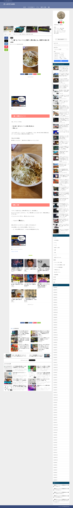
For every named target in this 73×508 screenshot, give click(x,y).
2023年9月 (55, 372)
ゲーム (38, 7)
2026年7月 (55, 289)
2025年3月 (55, 327)
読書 (49, 7)
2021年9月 (55, 432)
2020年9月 (55, 462)
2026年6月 (55, 292)
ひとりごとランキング (15, 247)
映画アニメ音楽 (43, 7)
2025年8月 (55, 317)
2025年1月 (55, 332)
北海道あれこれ (57, 269)
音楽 (55, 252)
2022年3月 (55, 417)
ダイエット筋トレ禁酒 (58, 262)
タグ (54, 51)
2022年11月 (56, 397)
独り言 (24, 7)
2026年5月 (55, 294)
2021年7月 (55, 437)
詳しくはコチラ (61, 39)
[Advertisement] (28, 17)
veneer (57, 486)
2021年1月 (55, 452)
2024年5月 (55, 352)
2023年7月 (55, 377)
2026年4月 (55, 297)
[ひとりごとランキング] (18, 101)
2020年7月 (55, 467)
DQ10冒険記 (56, 240)
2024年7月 (55, 347)
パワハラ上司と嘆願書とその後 (59, 264)
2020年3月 (55, 477)
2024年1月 (55, 362)
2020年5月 (55, 472)
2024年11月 (56, 337)
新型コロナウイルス (57, 257)
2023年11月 (56, 367)
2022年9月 (55, 402)
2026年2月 (55, 302)
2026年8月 (55, 287)
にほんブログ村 (14, 251)
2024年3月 (55, 357)
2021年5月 (55, 442)
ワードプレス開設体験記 (58, 267)
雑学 (54, 282)
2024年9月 (55, 342)
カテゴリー (56, 47)
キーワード (56, 43)
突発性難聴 (56, 274)
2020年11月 (56, 457)
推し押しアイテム (57, 272)
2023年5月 (55, 382)
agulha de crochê (59, 493)
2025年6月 (55, 322)
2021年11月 (56, 427)
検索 (61, 60)
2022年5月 (55, 412)
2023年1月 (55, 392)
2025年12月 (56, 307)
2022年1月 (55, 422)
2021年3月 (55, 447)
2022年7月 (55, 407)
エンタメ (55, 237)
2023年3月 (55, 387)
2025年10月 (56, 312)
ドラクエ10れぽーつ (31, 7)
